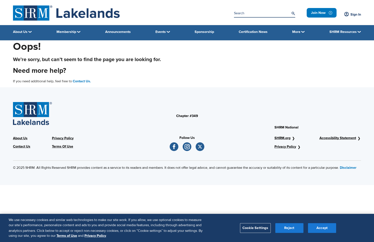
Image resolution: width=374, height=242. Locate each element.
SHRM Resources (343, 32)
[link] (322, 13)
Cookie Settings (255, 228)
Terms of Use (66, 236)
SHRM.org (282, 138)
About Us (20, 138)
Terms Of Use (62, 146)
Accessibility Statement (337, 138)
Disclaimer (348, 167)
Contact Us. (82, 81)
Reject (289, 228)
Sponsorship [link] (204, 32)
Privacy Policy (63, 138)
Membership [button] (66, 32)
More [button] (296, 32)
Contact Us (21, 146)
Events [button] (160, 32)
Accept (322, 228)
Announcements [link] (118, 32)
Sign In (355, 14)
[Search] (293, 13)
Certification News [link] (253, 32)
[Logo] (66, 13)
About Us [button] (20, 32)
